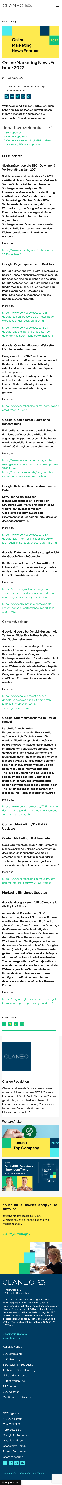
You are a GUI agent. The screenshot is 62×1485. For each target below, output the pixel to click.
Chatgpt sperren (13, 1456)
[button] (57, 5)
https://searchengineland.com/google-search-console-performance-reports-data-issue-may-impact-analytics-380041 (30, 593)
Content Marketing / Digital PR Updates (29, 140)
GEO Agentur (11, 1413)
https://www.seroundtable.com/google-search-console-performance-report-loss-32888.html (29, 607)
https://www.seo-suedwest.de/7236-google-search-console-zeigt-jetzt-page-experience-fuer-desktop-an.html (28, 316)
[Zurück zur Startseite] (17, 5)
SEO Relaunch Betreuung (18, 1364)
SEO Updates (13, 132)
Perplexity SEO (12, 1429)
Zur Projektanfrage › (16, 1234)
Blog (13, 21)
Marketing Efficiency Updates (23, 144)
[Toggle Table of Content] (48, 126)
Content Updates (16, 136)
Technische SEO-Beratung (19, 1370)
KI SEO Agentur (12, 1418)
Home (5, 21)
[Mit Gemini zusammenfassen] (12, 96)
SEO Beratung (11, 1359)
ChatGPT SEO (11, 1424)
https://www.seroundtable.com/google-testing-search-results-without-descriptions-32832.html (30, 464)
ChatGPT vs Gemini (14, 1445)
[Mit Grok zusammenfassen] (29, 96)
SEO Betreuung (12, 1353)
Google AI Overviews (16, 1435)
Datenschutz (9, 1472)
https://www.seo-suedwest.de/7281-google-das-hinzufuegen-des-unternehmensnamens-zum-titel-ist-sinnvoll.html (30, 810)
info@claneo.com (12, 1338)
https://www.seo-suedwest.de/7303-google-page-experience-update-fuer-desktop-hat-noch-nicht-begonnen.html (27, 331)
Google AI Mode (13, 1440)
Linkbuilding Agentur (15, 1375)
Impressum (38, 1472)
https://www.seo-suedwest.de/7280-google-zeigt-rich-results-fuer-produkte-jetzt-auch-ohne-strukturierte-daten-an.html (29, 538)
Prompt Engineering (15, 1451)
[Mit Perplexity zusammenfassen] (23, 96)
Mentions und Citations (17, 1397)
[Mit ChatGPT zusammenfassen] (7, 96)
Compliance (24, 1472)
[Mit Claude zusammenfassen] (18, 96)
